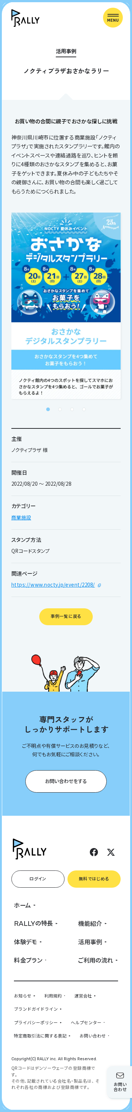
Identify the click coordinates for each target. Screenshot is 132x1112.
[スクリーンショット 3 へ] (72, 409)
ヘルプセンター (86, 1022)
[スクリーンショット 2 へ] (60, 409)
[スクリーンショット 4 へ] (84, 409)
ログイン (37, 878)
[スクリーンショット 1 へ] (48, 409)
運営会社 (83, 996)
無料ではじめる (94, 878)
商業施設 (21, 517)
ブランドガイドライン (36, 1009)
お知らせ (23, 996)
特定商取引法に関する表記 (40, 1036)
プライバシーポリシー (36, 1022)
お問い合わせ (93, 1036)
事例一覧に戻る (66, 616)
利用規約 (53, 996)
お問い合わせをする (66, 781)
